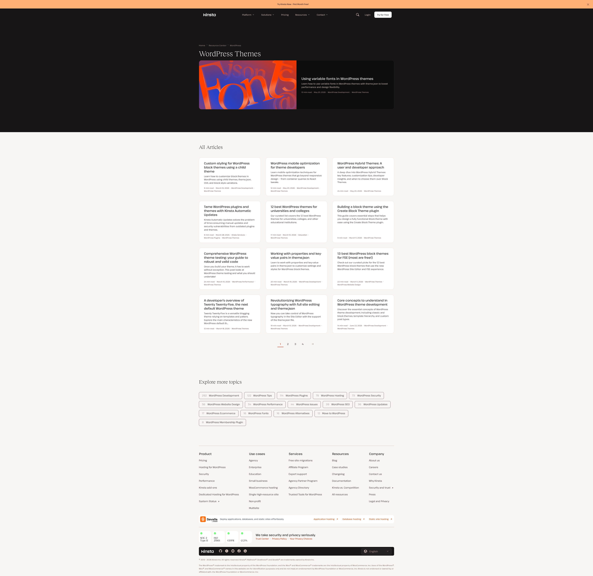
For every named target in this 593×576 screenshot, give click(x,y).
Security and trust (379, 487)
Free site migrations (301, 460)
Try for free (383, 14)
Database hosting (352, 519)
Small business (258, 480)
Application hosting (324, 519)
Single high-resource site (264, 494)
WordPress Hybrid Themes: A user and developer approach (360, 165)
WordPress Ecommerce (218, 413)
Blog (334, 460)
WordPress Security (366, 395)
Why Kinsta (375, 480)
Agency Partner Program (303, 480)
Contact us (375, 474)
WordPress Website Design (221, 404)
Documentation (341, 480)
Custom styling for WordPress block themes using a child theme (227, 167)
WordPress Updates (372, 404)
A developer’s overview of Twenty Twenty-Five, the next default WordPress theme (226, 304)
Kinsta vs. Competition (345, 487)
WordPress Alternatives (293, 413)
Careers (373, 467)
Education (255, 474)
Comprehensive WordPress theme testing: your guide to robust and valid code (226, 257)
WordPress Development (220, 395)
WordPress (235, 45)
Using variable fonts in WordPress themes (337, 78)
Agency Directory (299, 487)
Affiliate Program (298, 467)
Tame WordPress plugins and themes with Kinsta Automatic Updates (227, 211)
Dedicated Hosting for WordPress (219, 494)
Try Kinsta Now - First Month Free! (293, 4)
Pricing (203, 460)
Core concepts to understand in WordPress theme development (362, 302)
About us (374, 460)
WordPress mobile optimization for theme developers (295, 165)
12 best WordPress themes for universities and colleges (294, 209)
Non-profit (255, 501)
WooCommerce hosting (263, 487)
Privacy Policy (279, 538)
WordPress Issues (304, 404)
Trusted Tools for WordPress (305, 494)
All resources (340, 494)
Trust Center (262, 538)
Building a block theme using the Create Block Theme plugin (362, 209)
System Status (208, 501)
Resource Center (218, 45)
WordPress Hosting (330, 395)
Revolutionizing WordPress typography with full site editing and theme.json (295, 304)
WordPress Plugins (294, 395)
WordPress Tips (259, 395)
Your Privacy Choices (301, 538)
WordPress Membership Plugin (222, 422)
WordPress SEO (338, 404)
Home (202, 45)
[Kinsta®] (209, 15)
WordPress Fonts (256, 413)
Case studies (340, 467)
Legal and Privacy (379, 501)
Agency (253, 460)
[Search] (358, 15)
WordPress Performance (265, 404)
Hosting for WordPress (212, 467)
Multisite (254, 508)
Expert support (298, 474)
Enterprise (255, 467)
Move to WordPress (331, 413)
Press (372, 494)
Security (204, 474)
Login (367, 14)
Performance (207, 480)
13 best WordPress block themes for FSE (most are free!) (362, 255)
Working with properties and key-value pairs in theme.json (296, 255)
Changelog (338, 474)
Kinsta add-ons (208, 487)
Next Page (311, 344)
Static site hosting (379, 519)
